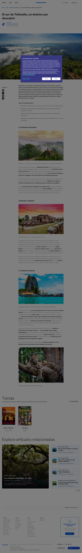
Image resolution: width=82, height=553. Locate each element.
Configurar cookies (26, 78)
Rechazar (46, 78)
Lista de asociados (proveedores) (29, 74)
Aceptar (56, 78)
